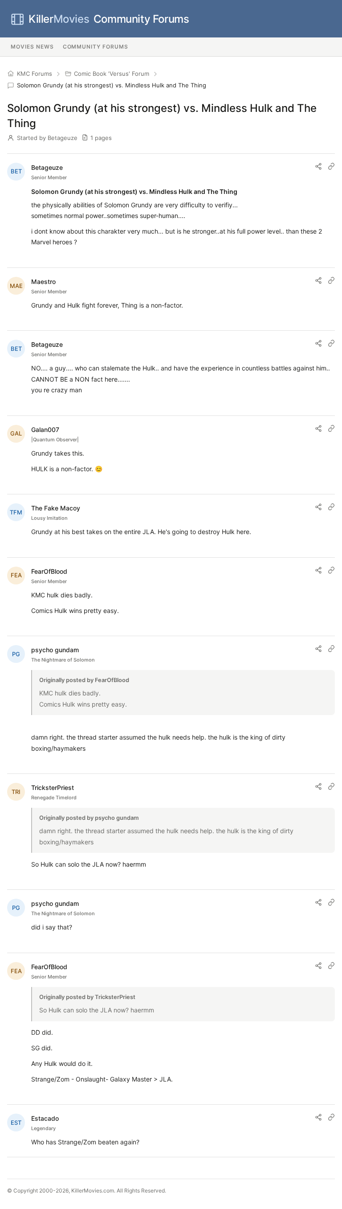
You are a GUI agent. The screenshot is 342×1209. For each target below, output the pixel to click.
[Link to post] (331, 166)
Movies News (32, 46)
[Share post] (318, 166)
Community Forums (108, 18)
